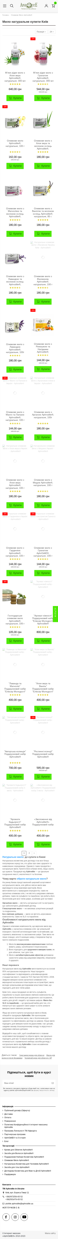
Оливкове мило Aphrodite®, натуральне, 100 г (15, 143)
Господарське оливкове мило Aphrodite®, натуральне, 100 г (15, 619)
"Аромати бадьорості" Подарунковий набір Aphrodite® (15, 823)
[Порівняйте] (25, 47)
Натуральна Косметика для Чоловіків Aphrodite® (26, 1164)
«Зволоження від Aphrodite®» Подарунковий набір (43, 822)
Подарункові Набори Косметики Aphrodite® (24, 1157)
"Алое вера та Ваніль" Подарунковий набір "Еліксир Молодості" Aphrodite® (43, 688)
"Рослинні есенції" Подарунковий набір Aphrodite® (43, 754)
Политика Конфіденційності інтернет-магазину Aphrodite (26, 1126)
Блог (6, 1141)
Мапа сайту (50, 1233)
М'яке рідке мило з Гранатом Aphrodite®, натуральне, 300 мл (43, 77)
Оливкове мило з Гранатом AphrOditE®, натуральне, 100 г (43, 552)
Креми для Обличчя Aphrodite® (18, 1150)
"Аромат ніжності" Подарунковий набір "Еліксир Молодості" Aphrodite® (43, 619)
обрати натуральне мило (31, 878)
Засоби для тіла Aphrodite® (16, 1167)
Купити (17, 98)
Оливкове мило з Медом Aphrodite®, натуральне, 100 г (43, 482)
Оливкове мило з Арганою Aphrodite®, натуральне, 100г (43, 415)
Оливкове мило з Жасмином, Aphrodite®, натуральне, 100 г (43, 280)
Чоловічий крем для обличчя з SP (38, 1058)
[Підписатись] (53, 1083)
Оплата (7, 1117)
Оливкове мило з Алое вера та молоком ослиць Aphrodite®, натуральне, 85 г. (43, 146)
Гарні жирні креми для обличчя (31, 1055)
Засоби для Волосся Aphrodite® (19, 1153)
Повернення (10, 1121)
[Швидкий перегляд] (25, 52)
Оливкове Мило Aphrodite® (16, 1160)
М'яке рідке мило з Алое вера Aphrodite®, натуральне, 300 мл (15, 77)
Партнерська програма (14, 1134)
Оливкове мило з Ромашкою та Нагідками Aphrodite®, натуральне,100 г (43, 349)
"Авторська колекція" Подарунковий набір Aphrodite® (15, 754)
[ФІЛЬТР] (55, 619)
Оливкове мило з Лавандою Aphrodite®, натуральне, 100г (15, 348)
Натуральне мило (12, 857)
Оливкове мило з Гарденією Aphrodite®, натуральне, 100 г (15, 552)
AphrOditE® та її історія (15, 1138)
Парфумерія (10, 1174)
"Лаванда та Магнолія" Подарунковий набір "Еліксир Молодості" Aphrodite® (15, 688)
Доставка (8, 1114)
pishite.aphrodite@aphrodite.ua (19, 1204)
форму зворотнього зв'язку (43, 1090)
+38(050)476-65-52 (14, 1199)
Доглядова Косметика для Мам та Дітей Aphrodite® (27, 1171)
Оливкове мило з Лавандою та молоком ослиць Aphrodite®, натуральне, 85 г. (15, 281)
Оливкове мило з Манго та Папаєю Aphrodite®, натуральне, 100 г (15, 416)
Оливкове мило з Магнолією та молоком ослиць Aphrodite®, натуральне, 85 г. (15, 213)
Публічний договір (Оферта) (17, 1110)
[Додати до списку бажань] (25, 42)
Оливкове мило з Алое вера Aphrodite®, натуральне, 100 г (15, 484)
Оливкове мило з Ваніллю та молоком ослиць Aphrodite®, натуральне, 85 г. (43, 212)
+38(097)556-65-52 (14, 1197)
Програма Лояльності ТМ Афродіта (20, 1131)
